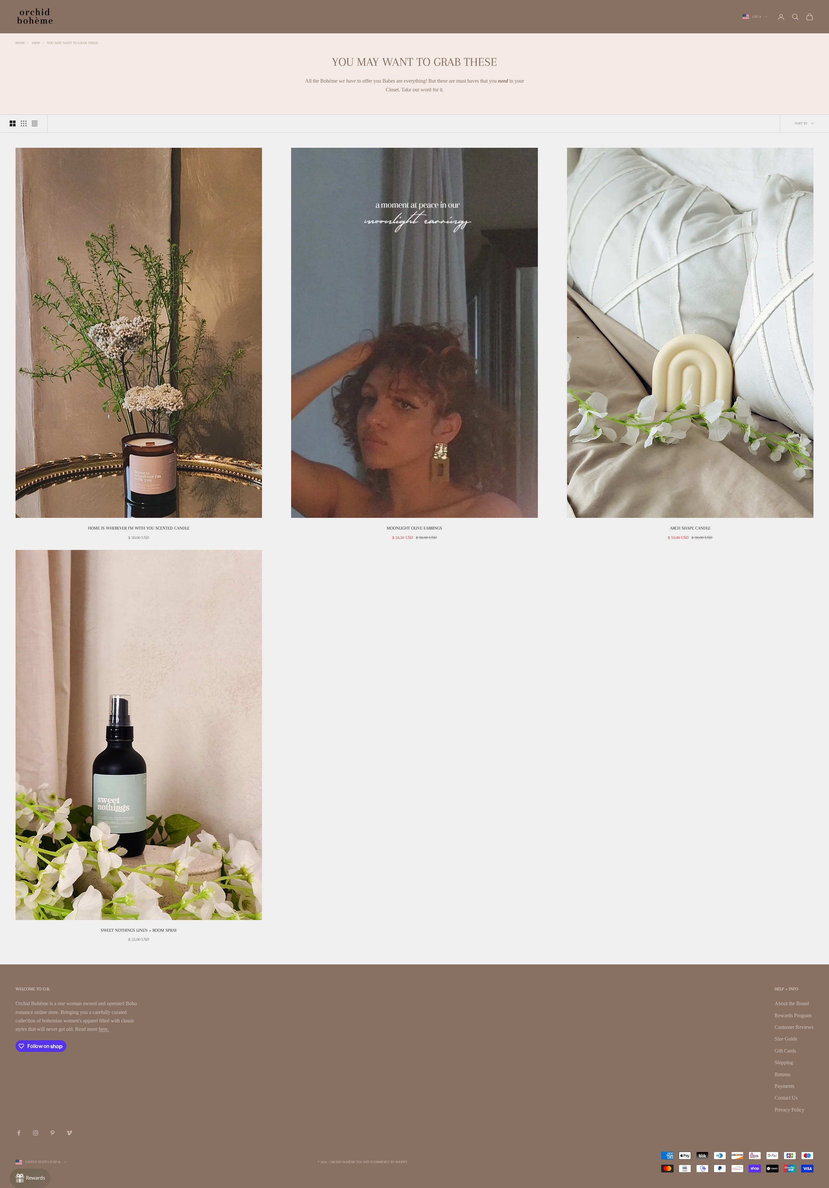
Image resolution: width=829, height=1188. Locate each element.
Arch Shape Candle (690, 528)
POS (359, 1162)
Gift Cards (785, 1051)
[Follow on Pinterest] (52, 1133)
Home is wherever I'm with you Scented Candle (138, 528)
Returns (782, 1074)
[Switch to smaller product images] (24, 123)
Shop (36, 43)
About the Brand (792, 1003)
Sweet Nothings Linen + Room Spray (139, 930)
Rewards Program (793, 1015)
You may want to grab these (72, 43)
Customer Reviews (794, 1027)
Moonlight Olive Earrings (414, 528)
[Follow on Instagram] (35, 1133)
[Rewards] (30, 1178)
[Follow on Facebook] (19, 1133)
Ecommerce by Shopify (389, 1162)
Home (20, 43)
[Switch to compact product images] (35, 123)
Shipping (784, 1062)
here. (104, 1029)
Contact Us (786, 1098)
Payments (784, 1086)
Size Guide (786, 1039)
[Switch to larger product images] (13, 123)
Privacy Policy (789, 1109)
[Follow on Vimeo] (69, 1133)
